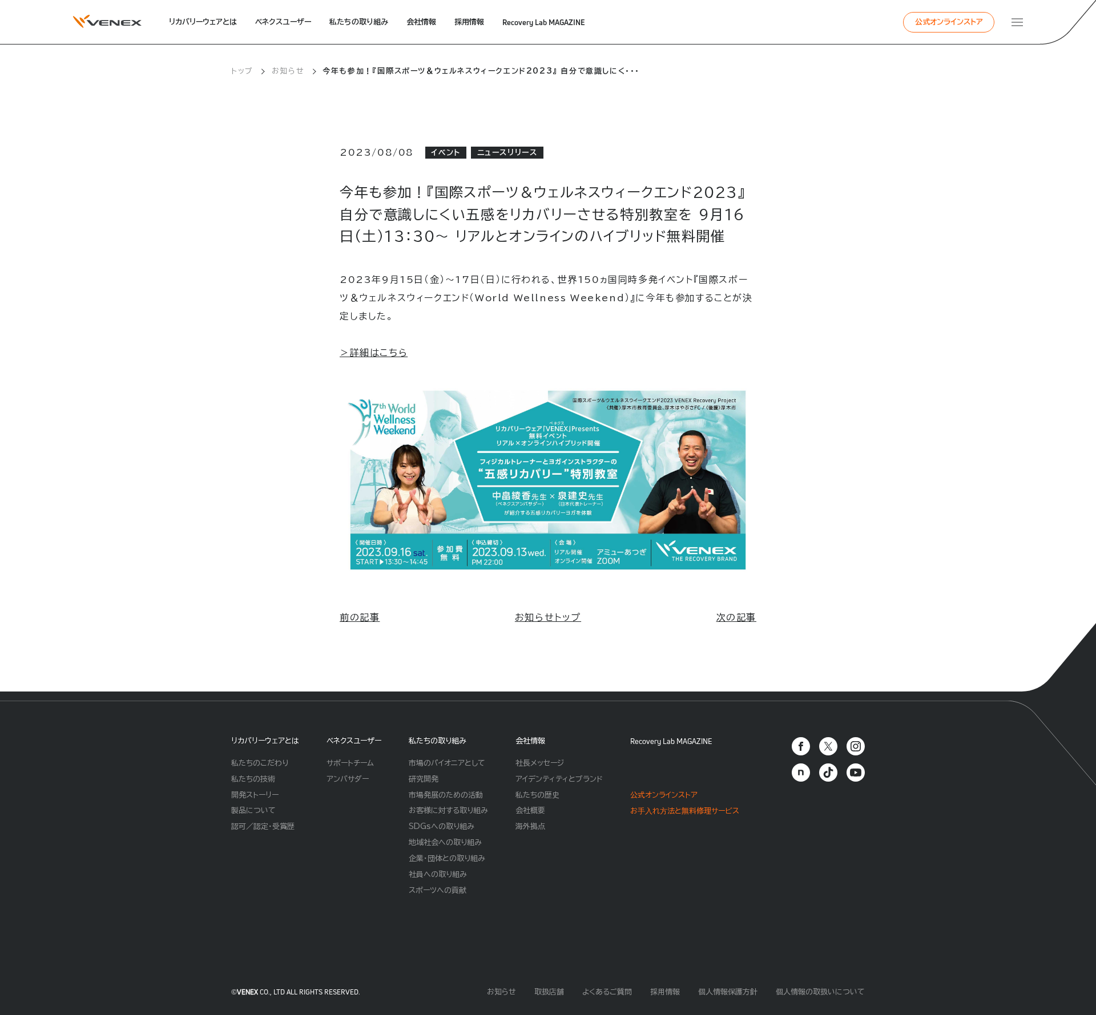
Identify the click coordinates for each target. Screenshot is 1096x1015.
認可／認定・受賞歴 (263, 826)
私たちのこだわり (259, 763)
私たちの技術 (253, 779)
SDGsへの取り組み (441, 826)
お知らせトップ (548, 617)
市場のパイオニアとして (447, 763)
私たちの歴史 (537, 795)
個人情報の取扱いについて (820, 992)
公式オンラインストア (949, 22)
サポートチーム (350, 763)
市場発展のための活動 (446, 795)
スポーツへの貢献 (437, 890)
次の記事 (736, 617)
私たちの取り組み (358, 22)
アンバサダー (348, 779)
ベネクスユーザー (283, 22)
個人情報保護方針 (727, 992)
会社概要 (530, 810)
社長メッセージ (539, 763)
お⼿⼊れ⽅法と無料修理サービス (684, 811)
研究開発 (423, 779)
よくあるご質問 (607, 992)
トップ (242, 71)
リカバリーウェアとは (203, 22)
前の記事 (360, 617)
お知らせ (288, 71)
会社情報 (421, 22)
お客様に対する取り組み (448, 810)
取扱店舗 (549, 992)
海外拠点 (530, 826)
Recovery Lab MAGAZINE (543, 22)
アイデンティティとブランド (559, 779)
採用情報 (469, 22)
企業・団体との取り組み (447, 858)
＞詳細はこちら (374, 352)
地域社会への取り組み (445, 842)
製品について (253, 810)
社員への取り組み (438, 874)
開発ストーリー (255, 795)
